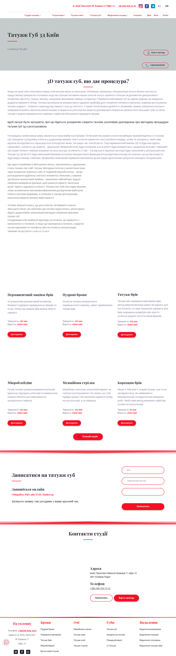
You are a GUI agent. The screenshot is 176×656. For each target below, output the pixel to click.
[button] (141, 6)
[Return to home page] (129, 554)
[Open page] (33, 359)
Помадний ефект (114, 640)
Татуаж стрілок (81, 645)
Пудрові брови (47, 629)
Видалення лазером (149, 635)
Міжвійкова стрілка (82, 629)
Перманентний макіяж (51, 635)
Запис (165, 15)
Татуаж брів (46, 640)
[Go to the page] (25, 6)
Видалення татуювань (150, 640)
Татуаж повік (79, 635)
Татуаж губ (112, 629)
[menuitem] (159, 6)
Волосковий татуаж (50, 651)
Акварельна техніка (116, 635)
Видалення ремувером (150, 629)
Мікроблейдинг (48, 645)
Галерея (137, 15)
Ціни (149, 15)
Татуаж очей (79, 640)
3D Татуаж (111, 645)
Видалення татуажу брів (151, 645)
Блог (156, 15)
